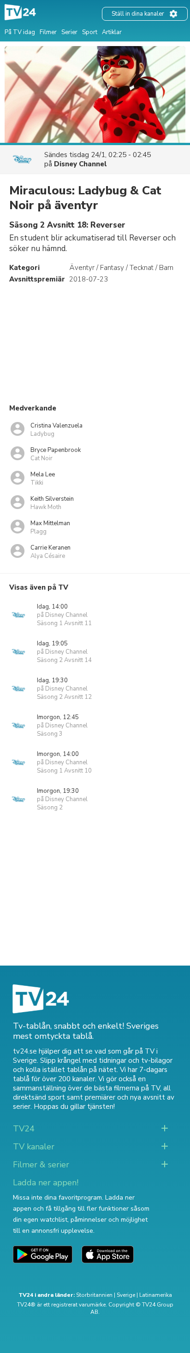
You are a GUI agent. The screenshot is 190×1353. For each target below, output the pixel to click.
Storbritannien (94, 1295)
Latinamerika (155, 1295)
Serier (69, 32)
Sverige (126, 1295)
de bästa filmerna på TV (122, 1088)
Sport (89, 32)
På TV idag (20, 32)
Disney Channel (80, 164)
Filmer (48, 32)
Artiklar (112, 32)
